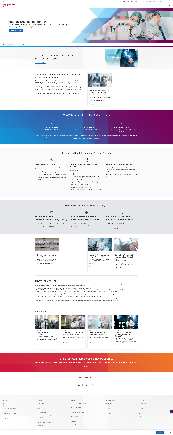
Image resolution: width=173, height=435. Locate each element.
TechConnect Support (109, 400)
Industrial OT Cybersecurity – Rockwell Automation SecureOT (126, 316)
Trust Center (6, 418)
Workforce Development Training (78, 403)
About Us (5, 400)
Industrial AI (40, 417)
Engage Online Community (9, 408)
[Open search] (166, 6)
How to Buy (107, 408)
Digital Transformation (93, 316)
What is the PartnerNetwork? (77, 412)
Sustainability (6, 416)
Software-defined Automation (44, 422)
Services (28, 6)
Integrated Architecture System (42, 316)
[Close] (170, 432)
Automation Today (142, 403)
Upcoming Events (41, 408)
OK (160, 432)
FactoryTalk (73, 421)
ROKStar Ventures (108, 413)
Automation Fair (41, 405)
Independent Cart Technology (68, 316)
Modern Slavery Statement (9, 413)
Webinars (73, 400)
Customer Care (108, 403)
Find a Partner (74, 409)
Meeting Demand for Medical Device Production (46, 238)
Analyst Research (142, 416)
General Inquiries (108, 405)
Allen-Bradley (74, 419)
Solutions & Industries (39, 6)
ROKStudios (141, 400)
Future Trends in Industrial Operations (46, 415)
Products (21, 6)
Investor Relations (7, 410)
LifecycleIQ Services (75, 424)
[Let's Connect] (171, 411)
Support (49, 6)
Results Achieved (142, 410)
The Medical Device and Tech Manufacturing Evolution (98, 74)
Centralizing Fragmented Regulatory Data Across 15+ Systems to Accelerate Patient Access (125, 239)
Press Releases (40, 403)
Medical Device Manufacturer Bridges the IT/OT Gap (99, 239)
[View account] (169, 6)
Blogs (139, 405)
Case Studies (141, 408)
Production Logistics (42, 420)
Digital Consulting (41, 425)
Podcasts (140, 413)
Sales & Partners (58, 6)
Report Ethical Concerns (110, 410)
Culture (5, 405)
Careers (5, 403)
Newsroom (39, 400)
